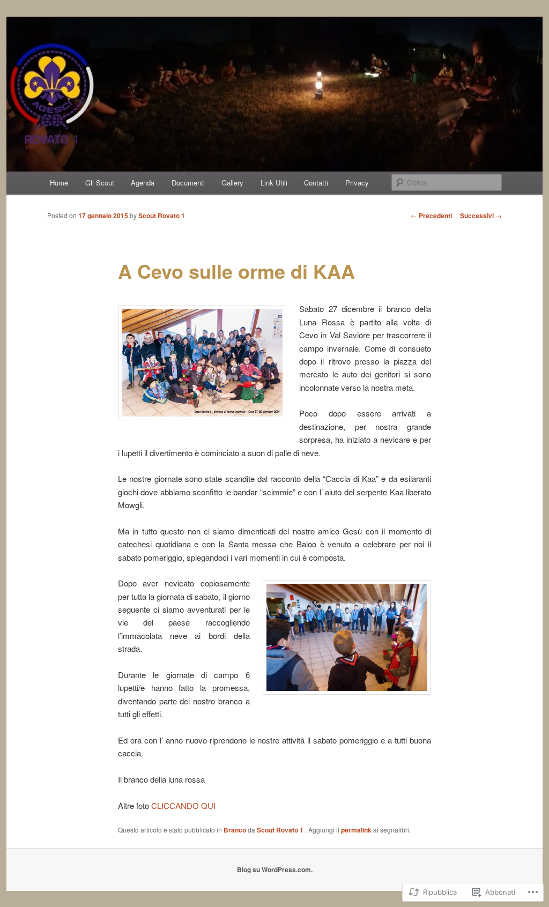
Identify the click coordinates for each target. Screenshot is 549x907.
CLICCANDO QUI (183, 805)
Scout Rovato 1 (161, 215)
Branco (235, 830)
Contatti (316, 182)
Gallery (232, 182)
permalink (356, 830)
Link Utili (274, 182)
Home (59, 182)
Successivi (481, 215)
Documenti (188, 182)
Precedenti (431, 215)
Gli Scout (99, 182)
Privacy (357, 182)
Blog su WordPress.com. (275, 869)
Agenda (142, 182)
